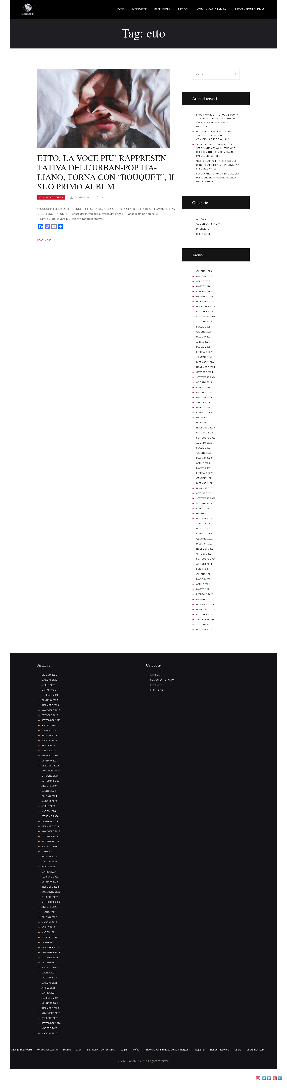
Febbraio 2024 (204, 412)
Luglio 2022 (203, 508)
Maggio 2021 (204, 579)
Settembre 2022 (205, 498)
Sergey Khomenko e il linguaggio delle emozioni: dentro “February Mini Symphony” (217, 177)
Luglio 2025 (203, 326)
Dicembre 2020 (205, 604)
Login (124, 1049)
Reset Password (219, 1049)
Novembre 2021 (205, 548)
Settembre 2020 (205, 619)
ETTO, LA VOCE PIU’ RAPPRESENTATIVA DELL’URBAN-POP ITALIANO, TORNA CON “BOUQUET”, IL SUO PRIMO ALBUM (107, 172)
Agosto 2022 (204, 503)
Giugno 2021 (204, 574)
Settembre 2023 (205, 437)
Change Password (21, 1049)
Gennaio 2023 (204, 478)
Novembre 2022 (205, 488)
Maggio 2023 (204, 457)
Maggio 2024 (204, 397)
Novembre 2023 (205, 427)
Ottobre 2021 (204, 553)
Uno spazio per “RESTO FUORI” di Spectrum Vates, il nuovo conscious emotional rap (216, 135)
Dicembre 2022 (205, 483)
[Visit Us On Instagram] (258, 1079)
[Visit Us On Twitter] (263, 1079)
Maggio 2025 (204, 336)
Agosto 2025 (204, 321)
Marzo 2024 (203, 407)
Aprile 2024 (203, 402)
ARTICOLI (201, 218)
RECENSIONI (203, 233)
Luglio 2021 (203, 568)
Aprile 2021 (203, 584)
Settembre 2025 (205, 316)
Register (200, 1049)
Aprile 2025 (203, 341)
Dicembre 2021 (205, 543)
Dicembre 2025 (205, 301)
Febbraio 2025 (204, 351)
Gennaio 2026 (204, 296)
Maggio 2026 (204, 276)
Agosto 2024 (204, 382)
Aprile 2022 (203, 523)
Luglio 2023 (203, 447)
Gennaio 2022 (204, 538)
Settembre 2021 (205, 558)
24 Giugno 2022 (83, 197)
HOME (67, 1049)
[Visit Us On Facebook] (269, 1079)
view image (104, 108)
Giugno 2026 (204, 271)
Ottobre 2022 (204, 493)
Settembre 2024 (205, 377)
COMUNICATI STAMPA (51, 197)
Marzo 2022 (203, 528)
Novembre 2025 (205, 306)
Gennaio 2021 (204, 599)
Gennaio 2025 (204, 356)
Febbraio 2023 (204, 472)
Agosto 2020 (204, 624)
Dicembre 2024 (205, 362)
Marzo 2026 (203, 286)
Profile (135, 1049)
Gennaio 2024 (204, 417)
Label (79, 1049)
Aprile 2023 (203, 462)
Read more (44, 240)
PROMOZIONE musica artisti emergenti (167, 1049)
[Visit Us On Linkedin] (280, 1079)
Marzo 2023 (203, 467)
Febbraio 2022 (204, 533)
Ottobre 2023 (204, 432)
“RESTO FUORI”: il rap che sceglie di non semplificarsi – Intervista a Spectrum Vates (217, 164)
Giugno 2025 (204, 331)
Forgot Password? (47, 1049)
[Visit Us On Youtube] (274, 1079)
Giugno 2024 (204, 392)
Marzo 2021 (203, 589)
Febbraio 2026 (204, 291)
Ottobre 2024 (204, 372)
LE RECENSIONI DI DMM (101, 1049)
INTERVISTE (202, 228)
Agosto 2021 (204, 563)
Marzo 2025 (203, 346)
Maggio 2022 (204, 518)
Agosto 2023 (204, 442)
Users (237, 1049)
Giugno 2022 (204, 513)
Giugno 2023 (204, 452)
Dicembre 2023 (205, 422)
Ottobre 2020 (204, 614)
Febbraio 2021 (204, 594)
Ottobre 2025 (204, 311)
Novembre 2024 (205, 367)
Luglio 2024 (203, 387)
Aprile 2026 (203, 281)
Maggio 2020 (204, 629)
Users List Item (255, 1049)
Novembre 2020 (205, 609)
